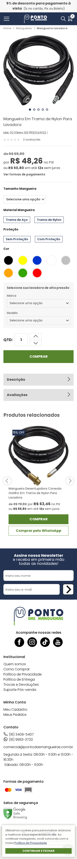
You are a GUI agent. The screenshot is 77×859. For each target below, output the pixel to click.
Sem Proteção (17, 239)
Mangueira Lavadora (52, 28)
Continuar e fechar (38, 851)
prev (7, 480)
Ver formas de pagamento (24, 174)
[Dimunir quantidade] (36, 336)
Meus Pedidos (15, 714)
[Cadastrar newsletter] (68, 589)
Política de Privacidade (22, 674)
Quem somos (14, 664)
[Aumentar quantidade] (36, 343)
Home (7, 28)
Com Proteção (48, 239)
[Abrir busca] (63, 18)
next (70, 480)
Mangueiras (24, 28)
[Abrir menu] (7, 18)
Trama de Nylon (49, 220)
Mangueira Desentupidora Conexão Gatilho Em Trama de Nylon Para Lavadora (35, 493)
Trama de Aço (17, 220)
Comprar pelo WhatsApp (38, 530)
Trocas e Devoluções (21, 684)
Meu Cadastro (15, 709)
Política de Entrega (19, 679)
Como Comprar (16, 669)
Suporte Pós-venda (19, 689)
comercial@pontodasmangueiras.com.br (38, 747)
